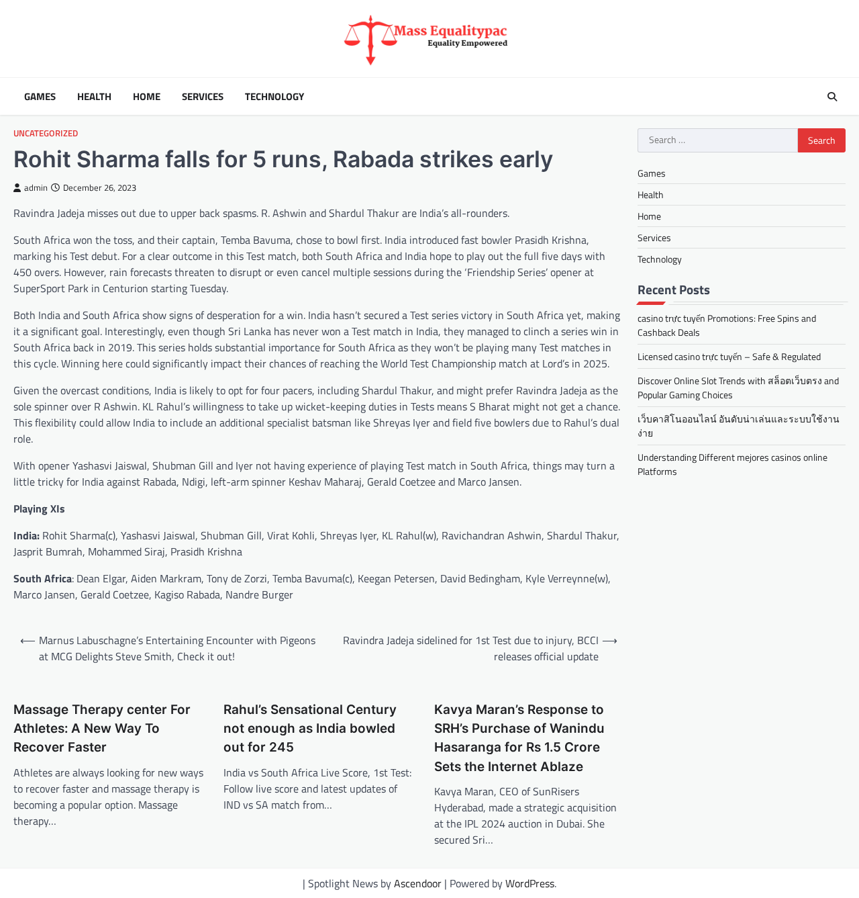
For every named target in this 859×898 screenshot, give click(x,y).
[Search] (832, 97)
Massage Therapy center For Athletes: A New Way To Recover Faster (102, 729)
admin (36, 187)
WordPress (529, 883)
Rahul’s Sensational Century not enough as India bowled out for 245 (310, 729)
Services (202, 96)
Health (94, 96)
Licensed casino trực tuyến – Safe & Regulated (729, 357)
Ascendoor (418, 883)
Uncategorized (45, 133)
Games (40, 96)
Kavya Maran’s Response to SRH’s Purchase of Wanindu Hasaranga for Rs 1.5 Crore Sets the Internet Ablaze (519, 738)
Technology (274, 96)
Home (146, 96)
